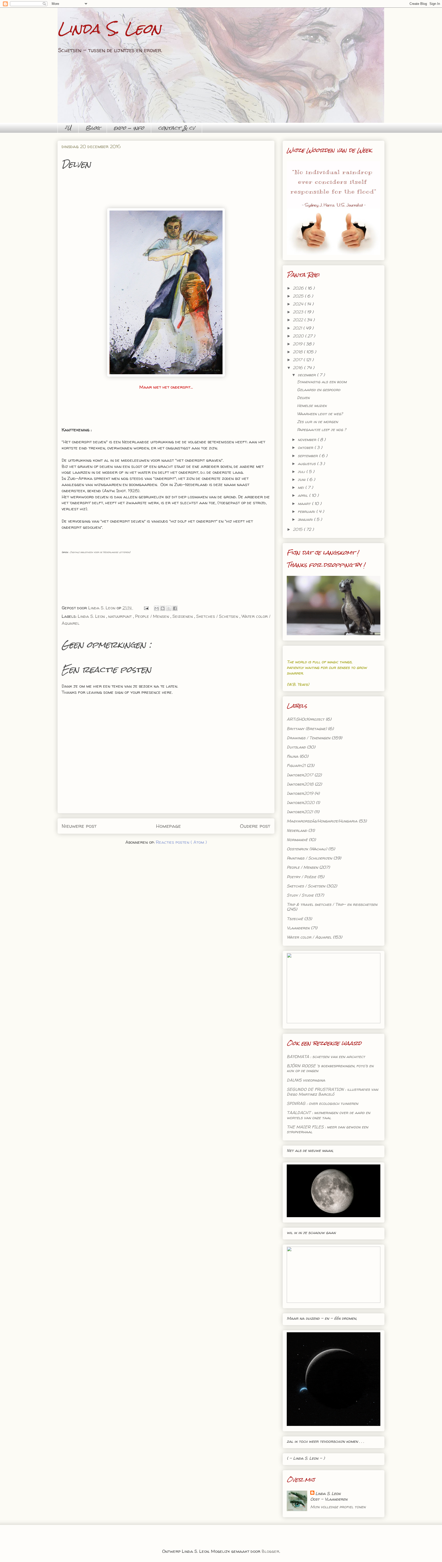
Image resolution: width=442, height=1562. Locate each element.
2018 (298, 352)
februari (307, 511)
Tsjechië (295, 918)
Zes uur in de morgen (317, 421)
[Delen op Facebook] (175, 608)
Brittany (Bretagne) (307, 728)
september (308, 455)
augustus (307, 463)
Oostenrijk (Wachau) (307, 849)
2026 (299, 288)
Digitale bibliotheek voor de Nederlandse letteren (99, 552)
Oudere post (255, 825)
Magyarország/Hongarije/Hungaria (322, 821)
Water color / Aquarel (309, 937)
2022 (298, 320)
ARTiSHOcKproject (305, 719)
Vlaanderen (298, 928)
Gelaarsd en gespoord (318, 389)
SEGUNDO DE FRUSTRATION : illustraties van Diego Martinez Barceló (332, 1091)
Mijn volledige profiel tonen (338, 1507)
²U (68, 128)
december (307, 375)
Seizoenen (183, 616)
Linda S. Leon (109, 28)
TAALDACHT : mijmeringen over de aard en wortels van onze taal (328, 1115)
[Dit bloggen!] (162, 608)
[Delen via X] (168, 608)
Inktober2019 (300, 793)
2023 (298, 312)
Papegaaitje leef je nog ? (321, 429)
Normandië (297, 839)
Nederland (297, 830)
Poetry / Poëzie (301, 876)
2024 (298, 304)
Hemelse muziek (312, 405)
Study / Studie (300, 895)
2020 (299, 336)
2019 (298, 344)
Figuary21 (296, 765)
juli (302, 471)
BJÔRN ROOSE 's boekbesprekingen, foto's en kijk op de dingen (330, 1068)
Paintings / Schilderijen (309, 858)
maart (305, 503)
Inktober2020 (301, 802)
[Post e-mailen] (146, 608)
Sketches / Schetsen (217, 616)
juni (302, 479)
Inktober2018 (300, 784)
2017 (298, 359)
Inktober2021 (300, 812)
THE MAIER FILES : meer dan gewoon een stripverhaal (327, 1129)
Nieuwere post (79, 825)
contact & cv (176, 128)
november (307, 439)
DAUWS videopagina (306, 1080)
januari (306, 519)
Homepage (168, 825)
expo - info (129, 128)
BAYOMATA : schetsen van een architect (326, 1056)
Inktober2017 (300, 775)
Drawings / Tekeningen (308, 738)
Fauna (292, 756)
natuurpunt (120, 616)
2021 (298, 328)
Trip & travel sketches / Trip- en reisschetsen (332, 904)
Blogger (270, 1551)
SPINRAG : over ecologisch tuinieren (322, 1103)
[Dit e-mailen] (156, 608)
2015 (298, 529)
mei (301, 487)
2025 (299, 296)
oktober (306, 447)
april (303, 495)
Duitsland (296, 747)
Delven (303, 397)
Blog (92, 128)
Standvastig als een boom (322, 381)
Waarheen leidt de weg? (320, 413)
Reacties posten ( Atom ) (181, 842)
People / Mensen (152, 616)
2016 (298, 367)
